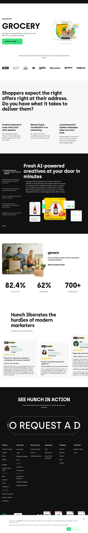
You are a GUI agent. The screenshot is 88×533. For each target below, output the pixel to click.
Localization (5, 501)
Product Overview (7, 449)
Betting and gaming (22, 456)
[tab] (11, 173)
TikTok (4, 483)
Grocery (18, 463)
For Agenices (20, 470)
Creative (4, 452)
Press (60, 459)
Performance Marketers (20, 477)
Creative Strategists (22, 482)
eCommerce (19, 449)
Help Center (48, 452)
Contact (61, 463)
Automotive (19, 467)
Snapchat (4, 479)
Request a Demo (78, 449)
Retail (18, 460)
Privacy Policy (14, 522)
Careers (61, 456)
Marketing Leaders (21, 485)
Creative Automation (7, 494)
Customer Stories (35, 449)
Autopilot (4, 464)
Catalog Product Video (6, 469)
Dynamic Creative (7, 497)
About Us (62, 449)
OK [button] (69, 529)
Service (33, 452)
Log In (75, 452)
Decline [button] (75, 529)
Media (4, 456)
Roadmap (62, 452)
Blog (46, 449)
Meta (3, 476)
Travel (18, 453)
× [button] (84, 518)
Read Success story (56, 265)
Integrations (5, 486)
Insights (4, 459)
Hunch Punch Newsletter (49, 457)
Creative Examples (36, 456)
